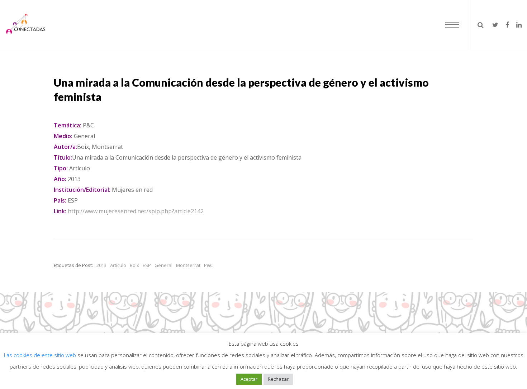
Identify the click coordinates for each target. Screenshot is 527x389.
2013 (101, 265)
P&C (208, 265)
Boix (134, 265)
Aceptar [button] (249, 379)
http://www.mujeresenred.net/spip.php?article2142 (136, 211)
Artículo (118, 265)
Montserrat (188, 265)
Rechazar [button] (278, 379)
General (163, 265)
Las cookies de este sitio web (40, 355)
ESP (147, 265)
